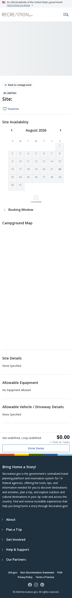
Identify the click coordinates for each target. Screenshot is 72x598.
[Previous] (12, 130)
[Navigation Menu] (66, 14)
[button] (60, 147)
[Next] (60, 130)
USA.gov (12, 572)
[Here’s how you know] (36, 4)
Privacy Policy (25, 577)
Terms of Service (45, 577)
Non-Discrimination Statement (37, 572)
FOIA (59, 572)
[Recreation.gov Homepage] (17, 14)
